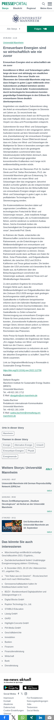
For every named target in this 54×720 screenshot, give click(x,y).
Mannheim (8, 433)
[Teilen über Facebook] (4, 717)
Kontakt (7, 701)
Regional (31, 8)
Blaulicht (17, 8)
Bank (7, 661)
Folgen (37, 29)
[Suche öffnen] (43, 4)
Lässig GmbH (11, 614)
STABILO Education (14, 609)
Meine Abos (46, 8)
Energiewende (10, 456)
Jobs (29, 704)
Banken (8, 642)
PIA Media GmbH (13, 628)
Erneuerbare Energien (13, 451)
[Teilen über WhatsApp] (22, 717)
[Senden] (49, 717)
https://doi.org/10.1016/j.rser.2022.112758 (22, 370)
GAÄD (8, 618)
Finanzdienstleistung (14, 651)
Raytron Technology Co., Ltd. (18, 604)
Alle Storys (12, 29)
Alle (48, 469)
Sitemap (7, 714)
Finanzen (9, 647)
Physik (31, 451)
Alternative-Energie (23, 445)
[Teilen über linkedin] (40, 717)
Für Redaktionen (34, 698)
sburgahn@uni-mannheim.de (23, 395)
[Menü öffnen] (50, 4)
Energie (6, 445)
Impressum (9, 698)
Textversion (32, 707)
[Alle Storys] (27, 23)
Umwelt (39, 445)
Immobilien (10, 637)
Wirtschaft (9, 656)
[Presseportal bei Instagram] (25, 693)
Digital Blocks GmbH (14, 599)
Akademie (8, 704)
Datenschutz (9, 707)
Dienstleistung (11, 665)
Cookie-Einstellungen (14, 710)
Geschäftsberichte (13, 632)
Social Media (33, 710)
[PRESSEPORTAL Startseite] (14, 4)
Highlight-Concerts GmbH (17, 623)
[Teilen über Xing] (31, 717)
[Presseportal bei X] (21, 694)
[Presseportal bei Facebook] (17, 694)
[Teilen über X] (13, 717)
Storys (5, 8)
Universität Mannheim (13, 43)
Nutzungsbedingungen (37, 701)
